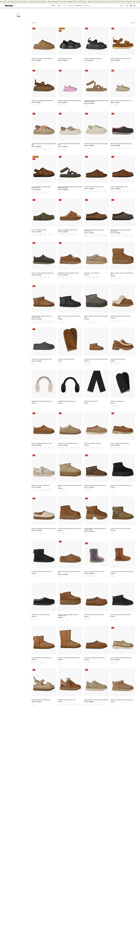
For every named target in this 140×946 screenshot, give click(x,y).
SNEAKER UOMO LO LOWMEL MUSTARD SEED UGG (96, 699)
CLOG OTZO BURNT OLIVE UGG (39, 230)
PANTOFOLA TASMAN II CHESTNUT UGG (94, 614)
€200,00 (113, 276)
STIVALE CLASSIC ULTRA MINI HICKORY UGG (95, 485)
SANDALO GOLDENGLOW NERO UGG (93, 58)
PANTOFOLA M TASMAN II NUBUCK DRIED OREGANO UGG (121, 231)
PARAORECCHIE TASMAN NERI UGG (66, 401)
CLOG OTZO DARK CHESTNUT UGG (119, 186)
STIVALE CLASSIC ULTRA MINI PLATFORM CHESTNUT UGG (68, 615)
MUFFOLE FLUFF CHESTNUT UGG (66, 359)
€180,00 (60, 319)
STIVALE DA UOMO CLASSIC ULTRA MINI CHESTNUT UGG (41, 317)
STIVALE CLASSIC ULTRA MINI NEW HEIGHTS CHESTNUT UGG (95, 529)
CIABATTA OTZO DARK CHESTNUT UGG (93, 186)
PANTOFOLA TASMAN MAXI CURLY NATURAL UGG (44, 528)
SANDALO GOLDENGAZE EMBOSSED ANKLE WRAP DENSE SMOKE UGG (70, 187)
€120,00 (86, 361)
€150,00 (86, 275)
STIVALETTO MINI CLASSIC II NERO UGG (41, 571)
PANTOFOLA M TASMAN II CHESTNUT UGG (94, 657)
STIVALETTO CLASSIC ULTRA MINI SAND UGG (122, 699)
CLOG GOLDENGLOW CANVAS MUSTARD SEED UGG (69, 144)
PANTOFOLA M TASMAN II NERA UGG (41, 614)
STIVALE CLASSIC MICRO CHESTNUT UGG (42, 443)
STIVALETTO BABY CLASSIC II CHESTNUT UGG (122, 571)
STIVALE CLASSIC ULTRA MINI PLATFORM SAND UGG (69, 486)
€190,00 (113, 487)
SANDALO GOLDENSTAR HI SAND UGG (41, 699)
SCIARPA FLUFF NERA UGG (90, 401)
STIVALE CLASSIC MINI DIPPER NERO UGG (121, 485)
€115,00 (34, 403)
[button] (65, 5)
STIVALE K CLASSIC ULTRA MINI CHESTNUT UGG (96, 359)
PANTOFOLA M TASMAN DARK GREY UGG (42, 359)
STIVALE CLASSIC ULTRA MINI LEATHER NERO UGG (69, 317)
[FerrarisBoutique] (9, 6)
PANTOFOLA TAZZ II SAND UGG (91, 273)
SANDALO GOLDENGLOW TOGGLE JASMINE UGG (96, 143)
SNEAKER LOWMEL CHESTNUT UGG (66, 699)
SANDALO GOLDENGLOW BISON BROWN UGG (42, 100)
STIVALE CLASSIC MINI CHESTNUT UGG (41, 657)
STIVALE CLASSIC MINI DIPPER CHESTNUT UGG (69, 528)
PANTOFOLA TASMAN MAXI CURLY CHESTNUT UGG (69, 572)
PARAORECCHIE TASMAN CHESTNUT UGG (42, 401)
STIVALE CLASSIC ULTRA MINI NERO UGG (121, 614)
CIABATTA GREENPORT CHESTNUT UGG (68, 230)
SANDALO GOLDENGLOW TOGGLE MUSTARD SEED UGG (44, 144)
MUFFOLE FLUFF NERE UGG (117, 401)
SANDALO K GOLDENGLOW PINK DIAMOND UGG (69, 100)
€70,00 (86, 403)
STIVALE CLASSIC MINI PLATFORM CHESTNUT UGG (122, 274)
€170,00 (113, 616)
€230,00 (60, 659)
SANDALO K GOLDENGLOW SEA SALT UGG (121, 100)
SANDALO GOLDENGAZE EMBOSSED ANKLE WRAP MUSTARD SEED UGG (96, 101)
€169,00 (113, 573)
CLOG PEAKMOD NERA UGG (64, 58)
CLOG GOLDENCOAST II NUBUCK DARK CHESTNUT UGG (41, 187)
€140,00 (86, 445)
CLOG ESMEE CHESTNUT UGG (118, 359)
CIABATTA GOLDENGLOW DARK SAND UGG (42, 58)
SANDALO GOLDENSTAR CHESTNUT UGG (121, 58)
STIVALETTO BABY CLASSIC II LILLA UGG (94, 571)
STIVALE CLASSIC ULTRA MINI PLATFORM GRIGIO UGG (96, 317)
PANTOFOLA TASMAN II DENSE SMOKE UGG (121, 143)
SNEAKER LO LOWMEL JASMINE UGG (40, 485)
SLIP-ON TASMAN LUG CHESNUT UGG (120, 443)
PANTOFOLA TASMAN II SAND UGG (92, 443)
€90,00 (60, 361)
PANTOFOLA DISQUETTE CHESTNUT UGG (121, 316)
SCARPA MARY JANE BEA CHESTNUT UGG (68, 273)
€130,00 (113, 318)
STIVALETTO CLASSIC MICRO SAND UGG (68, 443)
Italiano (121, 5)
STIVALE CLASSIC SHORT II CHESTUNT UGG (68, 657)
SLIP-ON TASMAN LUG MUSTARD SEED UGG (121, 657)
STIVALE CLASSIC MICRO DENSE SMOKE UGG (43, 273)
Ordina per (34, 22)
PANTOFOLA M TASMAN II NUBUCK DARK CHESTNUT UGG (94, 231)
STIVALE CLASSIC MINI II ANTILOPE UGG (120, 528)
